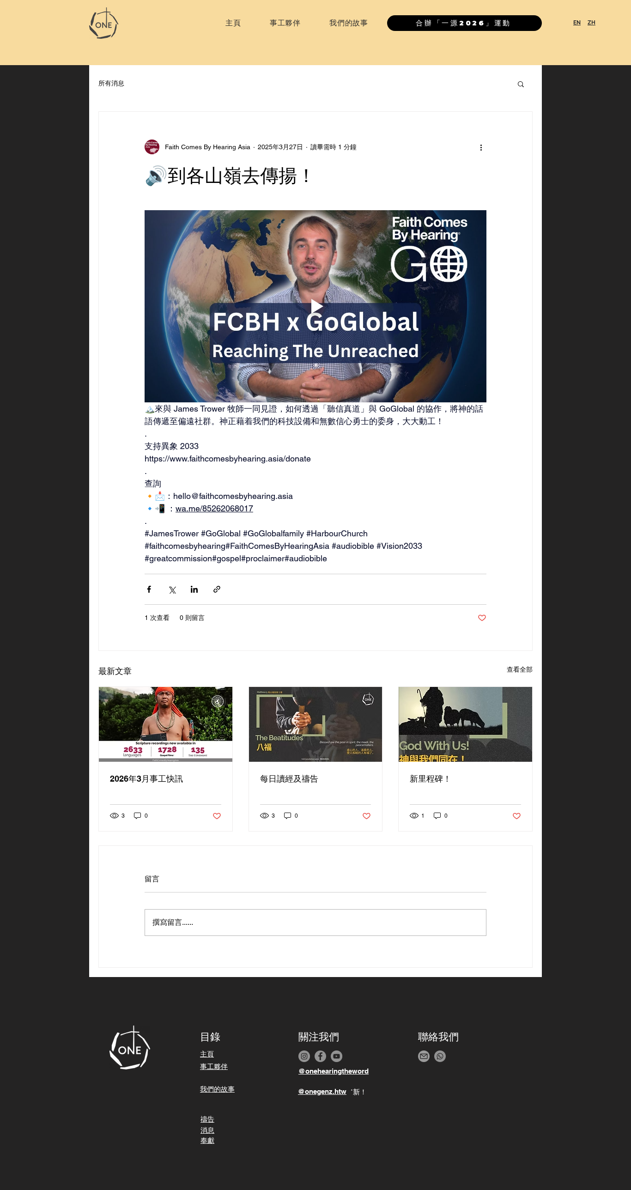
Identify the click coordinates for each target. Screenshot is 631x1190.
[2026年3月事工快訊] (165, 724)
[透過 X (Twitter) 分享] (171, 589)
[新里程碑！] (465, 724)
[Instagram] (304, 1056)
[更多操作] (480, 146)
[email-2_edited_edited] (424, 1056)
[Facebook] (320, 1056)
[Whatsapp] (440, 1056)
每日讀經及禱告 (289, 778)
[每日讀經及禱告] (315, 724)
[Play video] (315, 306)
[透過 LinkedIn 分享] (194, 589)
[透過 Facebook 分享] (149, 589)
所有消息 (111, 83)
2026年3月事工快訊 (146, 778)
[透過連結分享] (216, 589)
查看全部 (520, 669)
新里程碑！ (430, 778)
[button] (520, 83)
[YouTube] (336, 1056)
